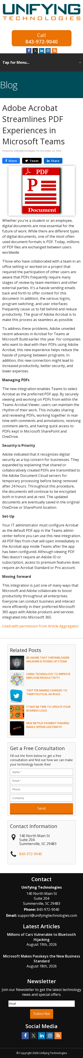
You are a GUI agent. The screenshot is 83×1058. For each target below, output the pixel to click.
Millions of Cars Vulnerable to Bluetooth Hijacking (41, 937)
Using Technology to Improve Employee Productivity (48, 676)
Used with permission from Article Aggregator (40, 626)
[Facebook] (28, 51)
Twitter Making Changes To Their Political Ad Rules (46, 692)
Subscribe (41, 1013)
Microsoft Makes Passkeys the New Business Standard (41, 958)
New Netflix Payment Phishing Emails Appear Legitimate (47, 725)
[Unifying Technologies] (41, 20)
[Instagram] (48, 51)
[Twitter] (35, 51)
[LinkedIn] (41, 51)
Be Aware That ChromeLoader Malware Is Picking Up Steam (47, 659)
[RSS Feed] (54, 51)
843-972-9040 (41, 41)
